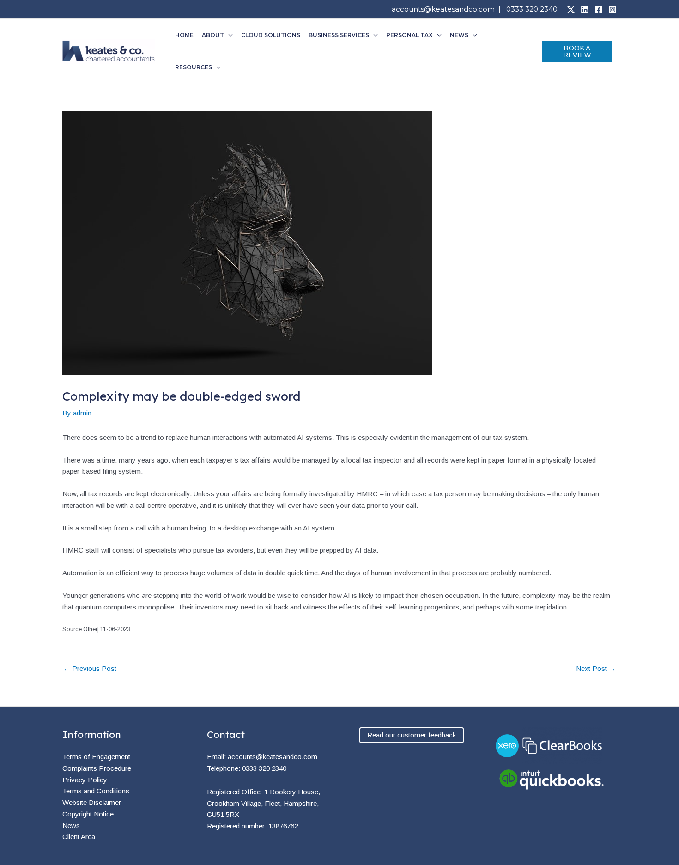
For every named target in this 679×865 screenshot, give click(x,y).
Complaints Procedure (96, 768)
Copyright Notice (88, 814)
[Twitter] (571, 10)
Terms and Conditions (95, 791)
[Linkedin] (585, 10)
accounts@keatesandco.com (443, 9)
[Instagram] (612, 10)
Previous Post (89, 668)
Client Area (78, 837)
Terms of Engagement (96, 757)
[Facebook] (598, 10)
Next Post (596, 668)
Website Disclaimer (91, 802)
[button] (228, 35)
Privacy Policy (84, 780)
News (71, 825)
